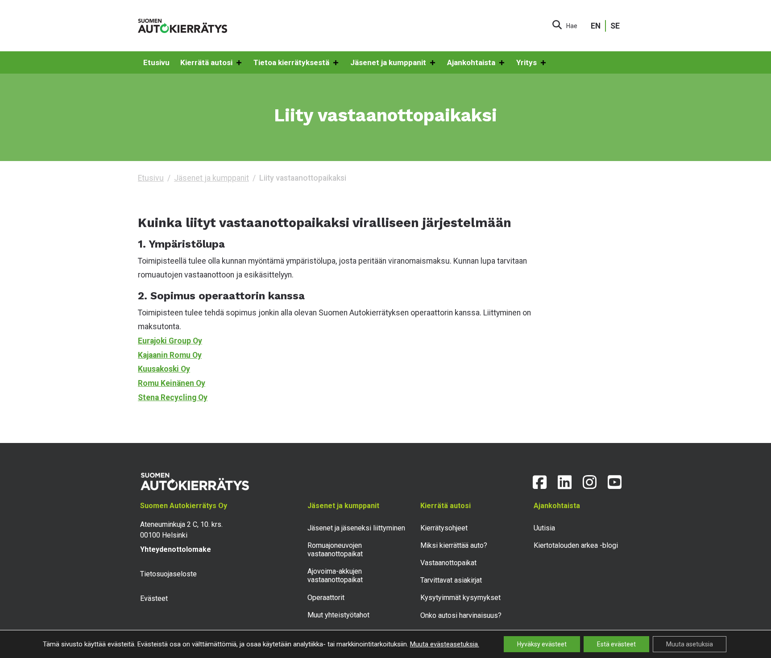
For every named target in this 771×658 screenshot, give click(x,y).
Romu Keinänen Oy (171, 383)
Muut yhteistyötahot (338, 615)
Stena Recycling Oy (172, 397)
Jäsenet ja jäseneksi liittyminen (356, 528)
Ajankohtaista (471, 62)
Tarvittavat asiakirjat (451, 580)
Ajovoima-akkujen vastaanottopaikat (335, 575)
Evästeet (154, 598)
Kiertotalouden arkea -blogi (576, 545)
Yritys (526, 62)
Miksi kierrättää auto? (453, 545)
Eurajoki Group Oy (170, 340)
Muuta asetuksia (689, 644)
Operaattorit (325, 597)
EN (596, 25)
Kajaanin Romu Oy (170, 355)
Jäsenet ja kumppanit (388, 62)
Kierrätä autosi (206, 62)
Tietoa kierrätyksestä (291, 62)
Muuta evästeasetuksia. (444, 644)
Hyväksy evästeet (542, 644)
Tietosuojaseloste (168, 574)
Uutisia (544, 528)
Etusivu (156, 62)
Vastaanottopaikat (448, 563)
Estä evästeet (616, 644)
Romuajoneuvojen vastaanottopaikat (335, 549)
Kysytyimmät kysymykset (460, 597)
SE (615, 25)
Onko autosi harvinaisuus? (461, 615)
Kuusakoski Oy (164, 368)
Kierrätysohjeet (444, 528)
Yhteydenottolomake (175, 549)
